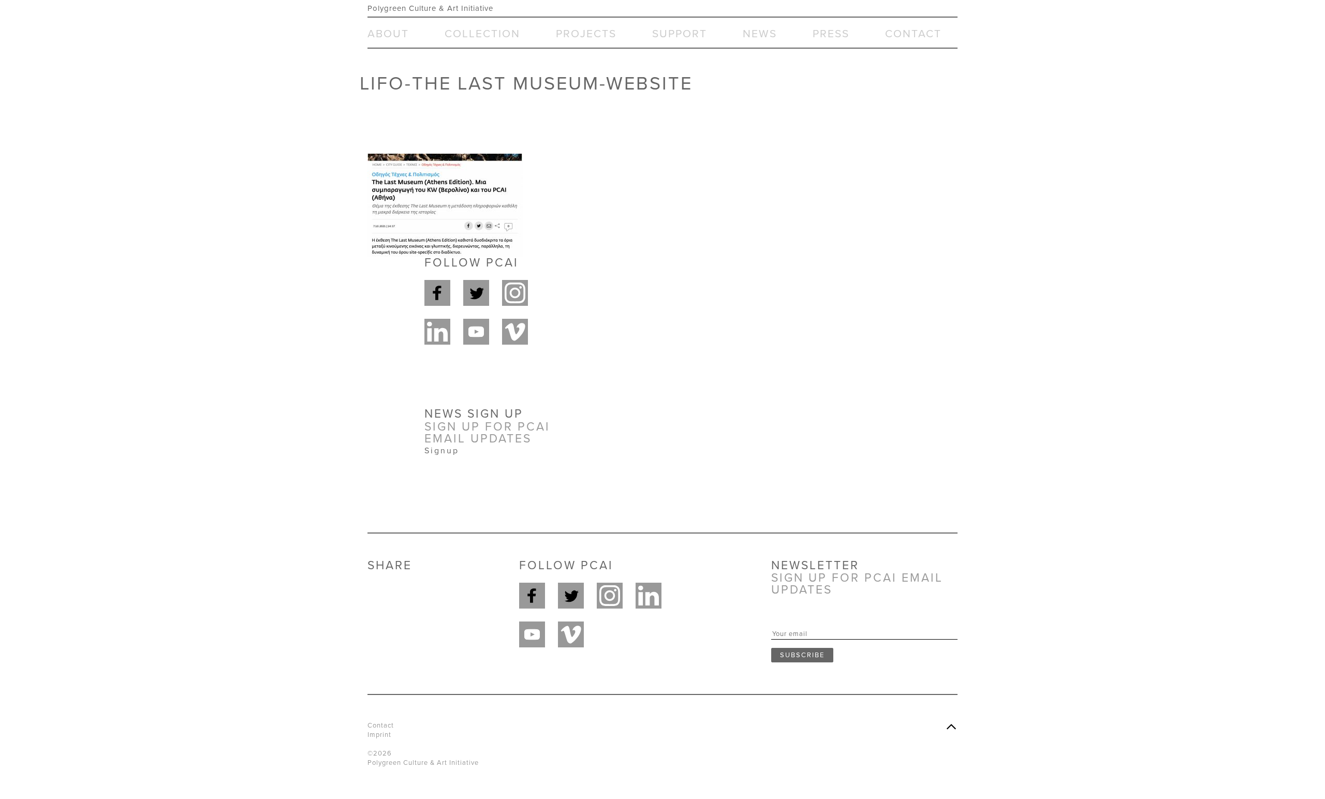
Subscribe (802, 655)
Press (831, 33)
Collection (482, 33)
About (388, 33)
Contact (913, 33)
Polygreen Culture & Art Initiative (430, 8)
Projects (586, 33)
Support (679, 33)
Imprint (379, 735)
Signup (441, 451)
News (760, 33)
